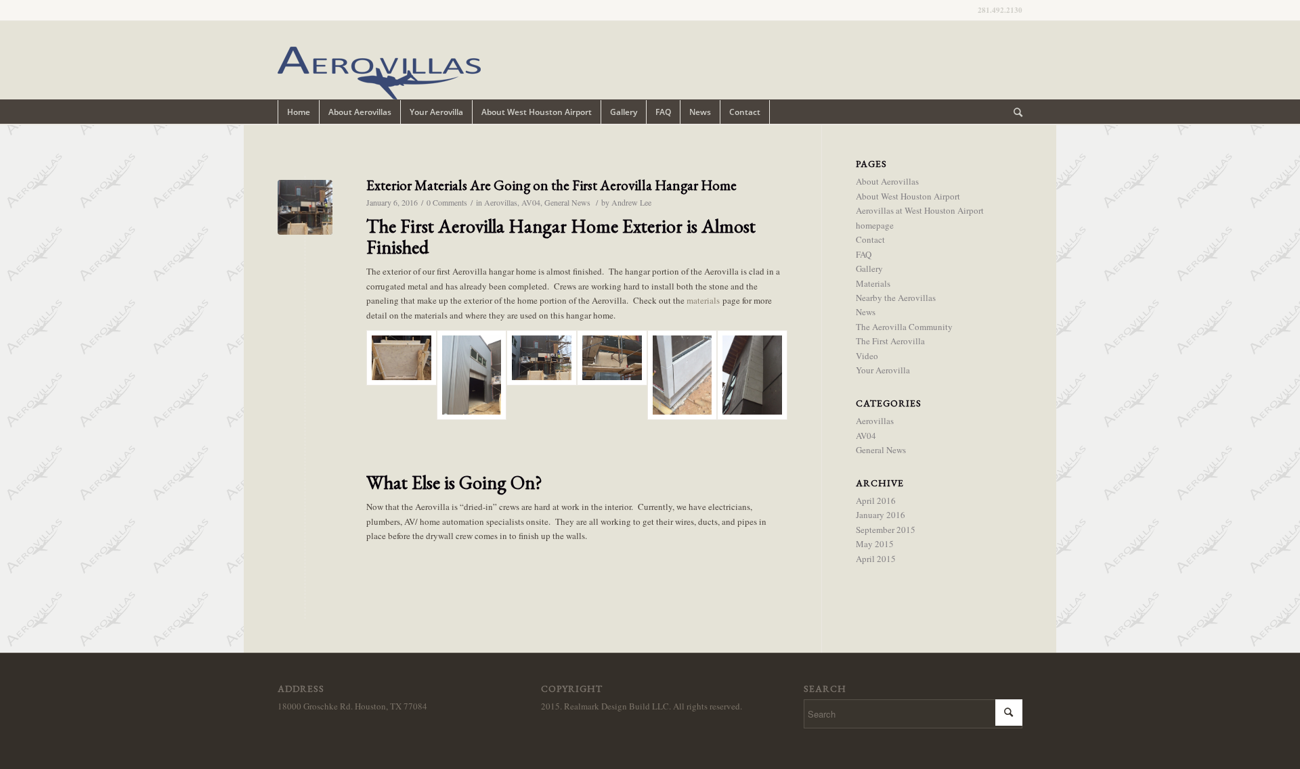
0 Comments (447, 202)
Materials (873, 283)
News (865, 312)
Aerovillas (500, 202)
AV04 (530, 202)
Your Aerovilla (883, 370)
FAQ (863, 254)
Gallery (869, 268)
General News (567, 202)
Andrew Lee (631, 202)
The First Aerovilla (890, 341)
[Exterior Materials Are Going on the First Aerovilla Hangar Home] (305, 207)
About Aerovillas (887, 181)
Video (867, 356)
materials (703, 300)
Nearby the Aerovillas (896, 298)
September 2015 (885, 529)
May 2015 (875, 544)
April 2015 (876, 559)
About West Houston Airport (908, 196)
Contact (870, 239)
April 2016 (876, 500)
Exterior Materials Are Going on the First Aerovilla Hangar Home (551, 185)
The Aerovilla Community (904, 327)
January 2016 (880, 515)
